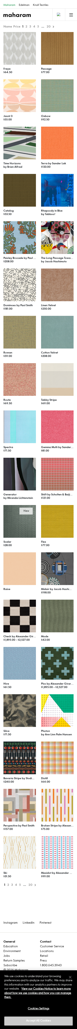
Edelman (24, 5)
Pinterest (46, 923)
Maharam (9, 5)
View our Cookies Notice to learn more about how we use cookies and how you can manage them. (37, 993)
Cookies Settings (38, 1008)
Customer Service (52, 946)
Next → (53, 27)
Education (10, 946)
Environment (12, 951)
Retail (44, 956)
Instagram (10, 923)
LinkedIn (28, 923)
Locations (47, 951)
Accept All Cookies (38, 1020)
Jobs (6, 956)
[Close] (70, 977)
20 (49, 26)
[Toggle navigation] (58, 15)
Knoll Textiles (40, 5)
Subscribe (10, 965)
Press (43, 960)
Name (7, 26)
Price (16, 26)
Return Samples (14, 960)
